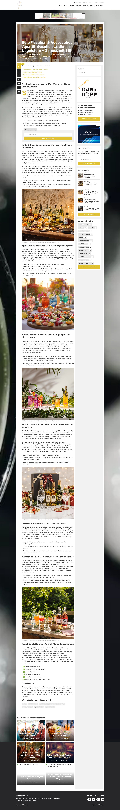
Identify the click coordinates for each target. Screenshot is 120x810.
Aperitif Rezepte (33, 704)
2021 (81, 224)
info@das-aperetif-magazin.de (29, 800)
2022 (88, 224)
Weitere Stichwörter (89, 267)
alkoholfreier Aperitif (85, 234)
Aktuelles (82, 227)
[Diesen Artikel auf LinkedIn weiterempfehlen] (19, 87)
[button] (19, 67)
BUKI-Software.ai (100, 804)
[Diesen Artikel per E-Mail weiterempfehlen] (19, 92)
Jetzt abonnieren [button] (48, 138)
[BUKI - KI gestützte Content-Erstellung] (89, 134)
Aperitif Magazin (50, 707)
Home (60, 5)
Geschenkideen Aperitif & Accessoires (34, 77)
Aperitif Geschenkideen (86, 263)
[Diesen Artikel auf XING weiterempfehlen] (19, 79)
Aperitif (25, 704)
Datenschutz (25, 804)
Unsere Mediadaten (89, 119)
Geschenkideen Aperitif (58, 704)
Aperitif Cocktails (84, 253)
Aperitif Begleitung (85, 247)
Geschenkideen (88, 5)
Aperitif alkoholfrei (28, 707)
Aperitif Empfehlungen (85, 257)
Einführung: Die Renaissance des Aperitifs (35, 69)
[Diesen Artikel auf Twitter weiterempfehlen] (19, 75)
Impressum (18, 804)
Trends (78, 5)
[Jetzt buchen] (60, 16)
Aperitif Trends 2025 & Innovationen (34, 75)
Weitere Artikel (89, 214)
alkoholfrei (92, 227)
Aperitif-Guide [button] (99, 5)
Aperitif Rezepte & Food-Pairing (32, 72)
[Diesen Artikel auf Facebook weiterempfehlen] (19, 71)
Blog (65, 5)
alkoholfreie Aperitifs (85, 231)
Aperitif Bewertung (85, 250)
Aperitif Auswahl (84, 244)
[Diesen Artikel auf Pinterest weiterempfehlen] (19, 83)
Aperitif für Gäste (39, 707)
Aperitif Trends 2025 (44, 704)
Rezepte (71, 5)
